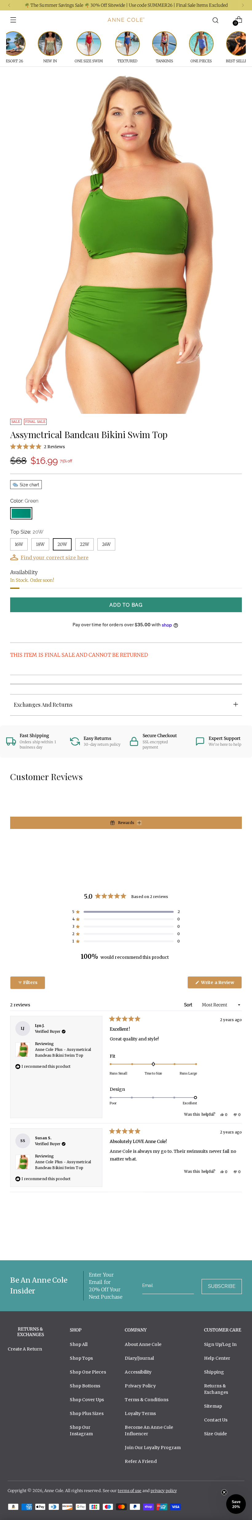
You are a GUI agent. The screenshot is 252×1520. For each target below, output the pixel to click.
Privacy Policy (140, 1386)
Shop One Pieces (88, 1372)
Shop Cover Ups (87, 1399)
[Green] (21, 513)
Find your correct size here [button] (55, 557)
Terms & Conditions (146, 1399)
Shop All (79, 1344)
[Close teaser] (224, 1492)
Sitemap (213, 1406)
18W (40, 544)
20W (62, 544)
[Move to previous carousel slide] (222, 1239)
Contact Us (215, 1420)
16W (19, 544)
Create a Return (25, 1349)
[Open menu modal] (13, 20)
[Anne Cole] (126, 19)
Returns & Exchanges (216, 1389)
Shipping (214, 1372)
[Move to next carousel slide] (236, 1239)
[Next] (243, 5)
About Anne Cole (143, 1344)
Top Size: (26, 532)
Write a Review (221, 984)
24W (106, 544)
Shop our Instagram (81, 1430)
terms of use (129, 1490)
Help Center (217, 1358)
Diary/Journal (139, 1358)
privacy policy (164, 1490)
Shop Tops (81, 1358)
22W (84, 544)
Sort (188, 1004)
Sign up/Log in (220, 1344)
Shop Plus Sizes (86, 1413)
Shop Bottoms (85, 1386)
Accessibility (138, 1372)
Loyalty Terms (140, 1413)
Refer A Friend (140, 1461)
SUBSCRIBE (221, 1286)
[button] (126, 446)
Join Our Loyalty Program (153, 1447)
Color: (24, 501)
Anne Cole (53, 1490)
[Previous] (9, 5)
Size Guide (215, 1433)
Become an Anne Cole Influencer (149, 1430)
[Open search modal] (215, 20)
